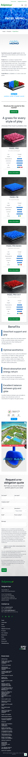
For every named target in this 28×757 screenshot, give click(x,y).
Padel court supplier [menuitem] (6, 714)
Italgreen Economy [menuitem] (5, 628)
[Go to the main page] (6, 5)
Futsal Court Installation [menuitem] (6, 723)
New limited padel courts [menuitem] (5, 708)
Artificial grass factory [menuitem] (6, 716)
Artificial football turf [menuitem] (6, 740)
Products (9, 31)
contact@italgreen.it (9, 610)
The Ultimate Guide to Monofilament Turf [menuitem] (6, 748)
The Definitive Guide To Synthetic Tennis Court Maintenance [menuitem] (7, 688)
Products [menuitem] (3, 630)
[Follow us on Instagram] (12, 616)
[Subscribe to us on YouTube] (6, 616)
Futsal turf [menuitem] (3, 721)
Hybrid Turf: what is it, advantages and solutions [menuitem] (6, 711)
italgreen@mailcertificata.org (11, 611)
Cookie (17, 752)
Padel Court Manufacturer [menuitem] (4, 678)
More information (14, 172)
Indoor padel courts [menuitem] (6, 698)
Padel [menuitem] (2, 620)
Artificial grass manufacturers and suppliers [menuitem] (5, 668)
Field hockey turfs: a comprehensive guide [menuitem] (6, 735)
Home (4, 31)
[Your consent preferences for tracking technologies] (25, 754)
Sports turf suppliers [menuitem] (6, 750)
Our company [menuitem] (4, 632)
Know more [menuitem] (4, 641)
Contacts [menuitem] (3, 639)
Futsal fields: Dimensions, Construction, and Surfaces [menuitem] (5, 744)
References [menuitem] (4, 634)
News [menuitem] (2, 637)
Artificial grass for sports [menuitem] (7, 675)
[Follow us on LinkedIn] (9, 616)
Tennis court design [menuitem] (6, 665)
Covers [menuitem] (3, 626)
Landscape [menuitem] (4, 622)
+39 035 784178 (9, 607)
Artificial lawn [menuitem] (4, 658)
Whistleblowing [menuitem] (5, 643)
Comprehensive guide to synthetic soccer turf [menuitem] (6, 731)
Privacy (14, 752)
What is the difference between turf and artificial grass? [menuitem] (6, 692)
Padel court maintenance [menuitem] (4, 725)
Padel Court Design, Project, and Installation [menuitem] (6, 738)
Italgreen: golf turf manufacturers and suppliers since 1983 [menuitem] (6, 684)
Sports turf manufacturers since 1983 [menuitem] (6, 695)
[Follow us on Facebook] (2, 616)
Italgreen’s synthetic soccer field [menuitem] (6, 702)
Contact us (14, 111)
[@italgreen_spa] (9, 411)
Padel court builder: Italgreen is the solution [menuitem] (6, 728)
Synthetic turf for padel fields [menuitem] (6, 681)
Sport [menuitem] (2, 624)
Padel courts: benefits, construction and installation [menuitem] (6, 662)
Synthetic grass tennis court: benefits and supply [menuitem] (6, 672)
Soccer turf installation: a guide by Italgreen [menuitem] (6, 719)
